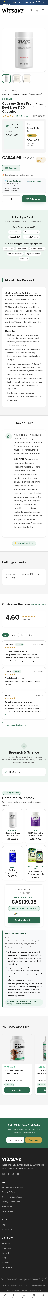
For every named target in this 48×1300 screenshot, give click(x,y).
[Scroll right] (45, 1064)
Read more (9, 715)
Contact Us (37, 3)
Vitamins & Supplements (13, 1187)
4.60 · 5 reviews (22, 116)
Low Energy (8, 248)
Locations (6, 1248)
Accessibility (35, 1290)
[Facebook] (8, 1174)
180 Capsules (11, 168)
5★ (13, 635)
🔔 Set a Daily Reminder (24, 543)
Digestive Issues (33, 254)
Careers (5, 1262)
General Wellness (31, 237)
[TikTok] (13, 1174)
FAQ (3, 1225)
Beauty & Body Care (11, 1201)
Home (4, 90)
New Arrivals (7, 1211)
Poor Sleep (22, 248)
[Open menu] (43, 10)
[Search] (31, 10)
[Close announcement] (44, 3)
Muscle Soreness (15, 254)
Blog (4, 1257)
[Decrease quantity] (5, 199)
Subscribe (33, 1140)
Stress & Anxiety (37, 248)
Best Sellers (7, 1206)
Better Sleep (15, 232)
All (5, 635)
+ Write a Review (38, 604)
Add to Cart (36, 198)
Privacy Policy (13, 1290)
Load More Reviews (14, 725)
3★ (30, 635)
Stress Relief (15, 237)
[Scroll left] (2, 1064)
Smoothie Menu (9, 1267)
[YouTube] (18, 1174)
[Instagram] (3, 1174)
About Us (6, 1243)
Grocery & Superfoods (12, 1197)
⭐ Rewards (7, 3)
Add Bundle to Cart (24, 920)
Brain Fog (24, 259)
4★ (22, 635)
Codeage (15, 90)
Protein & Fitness (9, 1192)
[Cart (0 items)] (36, 10)
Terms (24, 1290)
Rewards (6, 1253)
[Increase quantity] (17, 199)
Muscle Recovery (31, 232)
